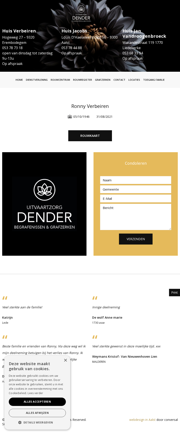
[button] (37, 422)
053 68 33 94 (132, 53)
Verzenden (136, 239)
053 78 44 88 (71, 47)
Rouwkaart (90, 136)
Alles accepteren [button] (37, 402)
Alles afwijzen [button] (37, 413)
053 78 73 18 (12, 47)
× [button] (65, 360)
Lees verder (35, 393)
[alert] (37, 393)
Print (174, 292)
